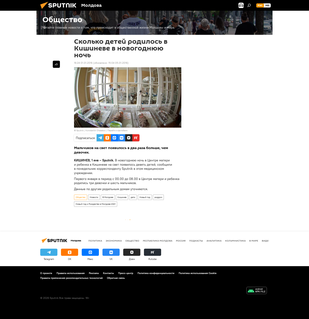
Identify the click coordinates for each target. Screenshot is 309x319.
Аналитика (214, 240)
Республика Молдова (157, 240)
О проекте (46, 273)
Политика (95, 240)
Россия (181, 240)
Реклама (94, 273)
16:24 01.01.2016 (83, 62)
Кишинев (121, 197)
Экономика (114, 240)
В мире (253, 240)
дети (133, 197)
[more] (56, 64)
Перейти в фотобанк (117, 130)
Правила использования (71, 273)
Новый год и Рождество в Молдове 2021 (96, 204)
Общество (80, 197)
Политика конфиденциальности (156, 273)
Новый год (144, 197)
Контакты (108, 273)
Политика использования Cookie (198, 273)
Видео (266, 240)
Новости (94, 197)
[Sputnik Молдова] (59, 9)
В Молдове (107, 197)
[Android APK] (256, 291)
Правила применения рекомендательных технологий (71, 278)
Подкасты (196, 240)
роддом (158, 197)
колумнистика (235, 240)
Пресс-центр (125, 273)
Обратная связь (116, 278)
